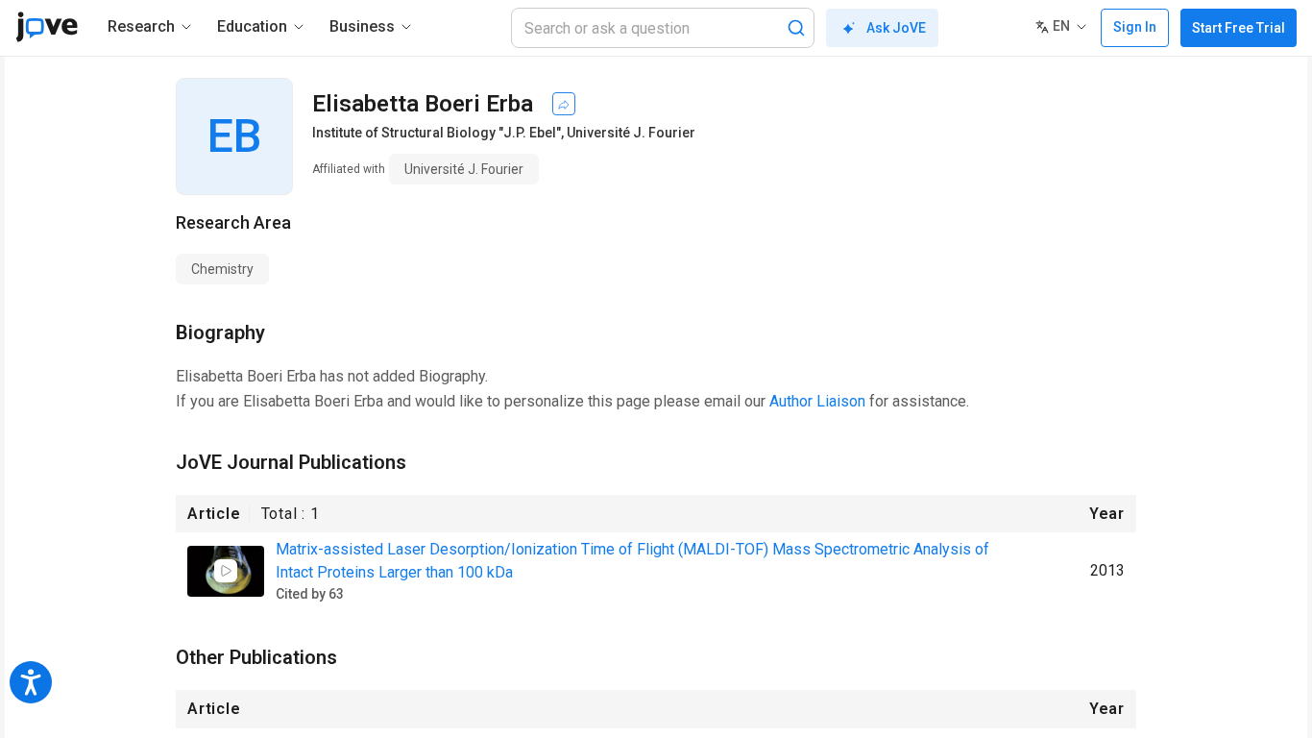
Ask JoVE (896, 28)
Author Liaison (817, 401)
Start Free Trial (1238, 28)
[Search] (796, 27)
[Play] (225, 570)
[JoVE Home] (46, 27)
